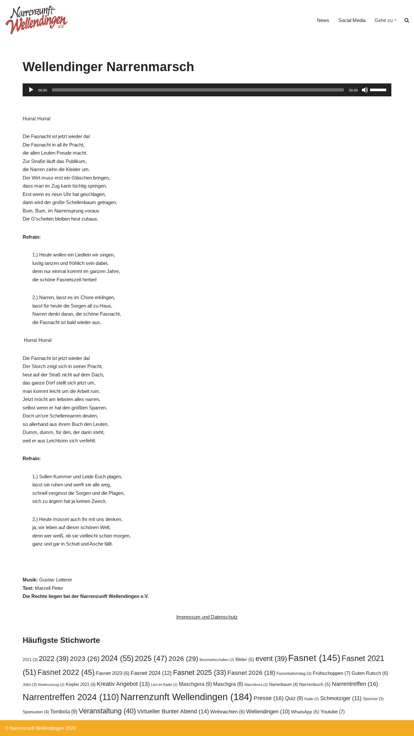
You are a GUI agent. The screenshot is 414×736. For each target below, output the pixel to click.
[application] (207, 89)
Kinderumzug (51, 685)
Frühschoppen (331, 673)
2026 (183, 658)
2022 (54, 659)
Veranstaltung (107, 711)
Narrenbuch (315, 684)
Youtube (333, 711)
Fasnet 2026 (251, 672)
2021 (30, 659)
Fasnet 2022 (66, 672)
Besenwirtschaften (217, 660)
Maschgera (195, 684)
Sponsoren (36, 711)
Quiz (294, 698)
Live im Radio (164, 685)
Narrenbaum (283, 684)
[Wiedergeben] (31, 90)
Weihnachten (227, 711)
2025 (151, 658)
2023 (85, 658)
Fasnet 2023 (112, 673)
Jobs (30, 684)
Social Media (351, 20)
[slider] (379, 89)
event (271, 659)
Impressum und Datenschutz (207, 617)
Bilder (244, 659)
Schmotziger (341, 698)
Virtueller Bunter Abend (173, 711)
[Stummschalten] (365, 90)
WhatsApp (305, 711)
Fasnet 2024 (151, 673)
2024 (117, 658)
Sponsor (373, 699)
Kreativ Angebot (123, 684)
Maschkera (256, 685)
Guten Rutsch (370, 673)
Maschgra (228, 684)
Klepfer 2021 (80, 684)
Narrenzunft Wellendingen (186, 696)
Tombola (63, 711)
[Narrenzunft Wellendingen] (37, 20)
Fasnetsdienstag (294, 673)
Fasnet (314, 658)
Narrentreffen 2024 (71, 697)
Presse (269, 698)
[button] (395, 20)
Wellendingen (268, 711)
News (323, 20)
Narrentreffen (355, 683)
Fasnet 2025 (199, 672)
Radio (311, 699)
